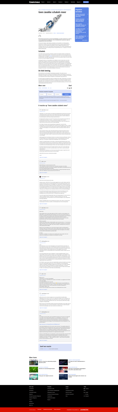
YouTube (86, 394)
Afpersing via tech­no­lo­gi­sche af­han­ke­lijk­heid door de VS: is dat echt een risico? (76, 369)
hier (59, 100)
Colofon (67, 388)
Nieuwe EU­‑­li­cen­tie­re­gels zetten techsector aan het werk (77, 376)
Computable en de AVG (70, 390)
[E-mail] (67, 88)
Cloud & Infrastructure (72, 367)
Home (39, 9)
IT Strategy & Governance (46, 9)
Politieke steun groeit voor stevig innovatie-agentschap (80, 15)
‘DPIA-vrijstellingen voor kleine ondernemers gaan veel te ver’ (81, 37)
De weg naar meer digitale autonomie (46, 375)
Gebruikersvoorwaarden (47, 409)
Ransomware (31, 403)
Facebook (87, 388)
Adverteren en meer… (51, 388)
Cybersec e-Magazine (33, 397)
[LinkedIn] (69, 88)
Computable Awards (32, 392)
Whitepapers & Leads (51, 392)
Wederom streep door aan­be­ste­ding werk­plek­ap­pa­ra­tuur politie (47, 362)
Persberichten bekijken (51, 397)
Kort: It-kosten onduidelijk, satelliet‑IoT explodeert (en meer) (81, 25)
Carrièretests (31, 388)
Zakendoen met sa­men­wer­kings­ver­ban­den (47, 368)
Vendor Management (67, 9)
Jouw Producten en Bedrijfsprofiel (53, 390)
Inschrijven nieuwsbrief (70, 394)
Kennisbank (31, 390)
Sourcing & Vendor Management (57, 9)
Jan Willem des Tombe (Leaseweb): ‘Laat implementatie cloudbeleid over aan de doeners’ (81, 31)
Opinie (54, 33)
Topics (30, 399)
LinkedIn (86, 392)
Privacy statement (57, 409)
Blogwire (48, 399)
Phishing (30, 401)
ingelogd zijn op (46, 348)
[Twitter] (71, 88)
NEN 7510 (31, 405)
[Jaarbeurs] (84, 409)
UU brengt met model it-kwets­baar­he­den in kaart (76, 362)
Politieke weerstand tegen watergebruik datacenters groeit (80, 20)
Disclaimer (39, 409)
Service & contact (69, 392)
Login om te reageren (43, 157)
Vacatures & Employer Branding (52, 394)
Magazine (31, 394)
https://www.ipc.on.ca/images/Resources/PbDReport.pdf (49, 324)
